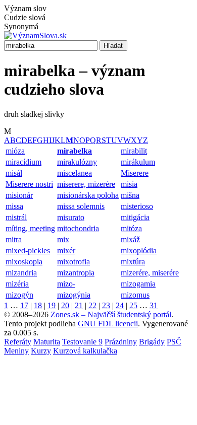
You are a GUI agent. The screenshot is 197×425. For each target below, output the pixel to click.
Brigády (152, 341)
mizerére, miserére (150, 272)
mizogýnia (73, 295)
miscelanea (74, 173)
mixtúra (133, 261)
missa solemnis (81, 206)
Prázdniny (121, 341)
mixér (66, 250)
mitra (14, 239)
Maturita (46, 341)
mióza (15, 151)
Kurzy (41, 350)
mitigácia (135, 217)
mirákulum (138, 162)
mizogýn (19, 295)
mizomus (135, 295)
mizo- (66, 283)
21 (79, 305)
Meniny (16, 350)
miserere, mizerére (86, 184)
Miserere (135, 173)
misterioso (137, 206)
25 (133, 305)
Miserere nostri (29, 184)
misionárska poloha (88, 195)
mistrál (16, 217)
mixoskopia (24, 261)
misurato (70, 217)
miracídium (23, 162)
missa (14, 206)
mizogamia (138, 283)
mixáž (130, 239)
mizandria (21, 272)
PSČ (174, 341)
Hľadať (113, 45)
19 (51, 305)
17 (24, 305)
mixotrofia (73, 261)
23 (106, 305)
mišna (130, 195)
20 (65, 305)
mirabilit (134, 151)
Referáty (17, 341)
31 (154, 305)
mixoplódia (139, 250)
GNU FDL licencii (108, 323)
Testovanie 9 (82, 341)
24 (120, 305)
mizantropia (75, 272)
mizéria (17, 283)
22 (92, 305)
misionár (19, 195)
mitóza (131, 228)
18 (38, 305)
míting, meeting (30, 228)
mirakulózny (77, 162)
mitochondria (78, 228)
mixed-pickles (28, 250)
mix (63, 239)
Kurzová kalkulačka (85, 350)
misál (14, 173)
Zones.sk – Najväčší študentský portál (111, 314)
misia (129, 184)
